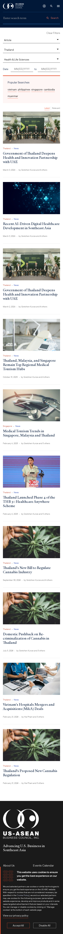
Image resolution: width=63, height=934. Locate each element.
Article (7, 40)
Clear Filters (53, 33)
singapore (37, 89)
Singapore (7, 426)
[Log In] (44, 6)
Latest (47, 108)
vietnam (12, 89)
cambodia (49, 89)
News (16, 148)
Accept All (18, 925)
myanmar (13, 96)
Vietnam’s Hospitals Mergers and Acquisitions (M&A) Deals (29, 706)
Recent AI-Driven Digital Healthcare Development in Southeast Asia (31, 225)
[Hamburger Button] (58, 6)
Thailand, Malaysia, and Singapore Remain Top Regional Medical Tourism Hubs (29, 364)
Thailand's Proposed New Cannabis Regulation (30, 772)
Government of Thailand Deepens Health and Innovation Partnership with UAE (30, 157)
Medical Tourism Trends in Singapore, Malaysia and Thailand (29, 433)
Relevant (56, 108)
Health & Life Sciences (16, 59)
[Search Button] (51, 6)
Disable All (44, 925)
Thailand (9, 49)
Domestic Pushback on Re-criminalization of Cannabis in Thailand (26, 638)
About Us (9, 865)
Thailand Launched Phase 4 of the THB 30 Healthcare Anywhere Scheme (29, 501)
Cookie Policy (23, 895)
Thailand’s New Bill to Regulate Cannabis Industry (27, 569)
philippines (24, 89)
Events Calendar (43, 865)
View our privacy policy (15, 915)
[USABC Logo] (13, 6)
